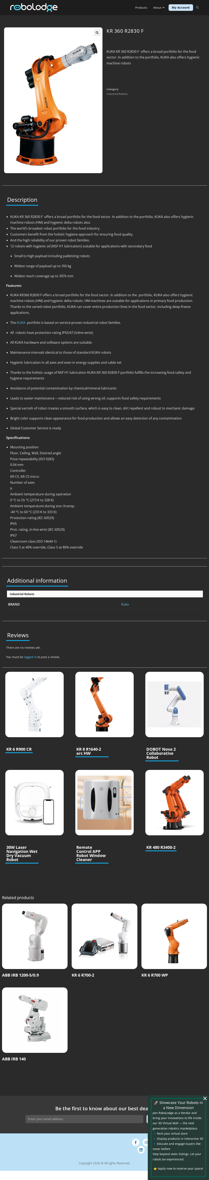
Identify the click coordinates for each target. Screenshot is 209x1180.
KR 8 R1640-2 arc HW (88, 751)
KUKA (21, 322)
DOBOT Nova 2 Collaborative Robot (161, 753)
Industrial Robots (117, 94)
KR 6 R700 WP (154, 975)
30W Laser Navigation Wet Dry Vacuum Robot (22, 853)
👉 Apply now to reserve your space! (178, 1168)
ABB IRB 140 (14, 1059)
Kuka (125, 604)
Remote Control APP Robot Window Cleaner (91, 853)
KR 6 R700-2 (83, 975)
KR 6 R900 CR (19, 749)
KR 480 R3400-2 (161, 847)
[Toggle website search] (197, 7)
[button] (97, 32)
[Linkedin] (141, 1149)
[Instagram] (146, 1142)
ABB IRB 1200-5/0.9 (20, 975)
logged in (30, 657)
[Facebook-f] (135, 1142)
